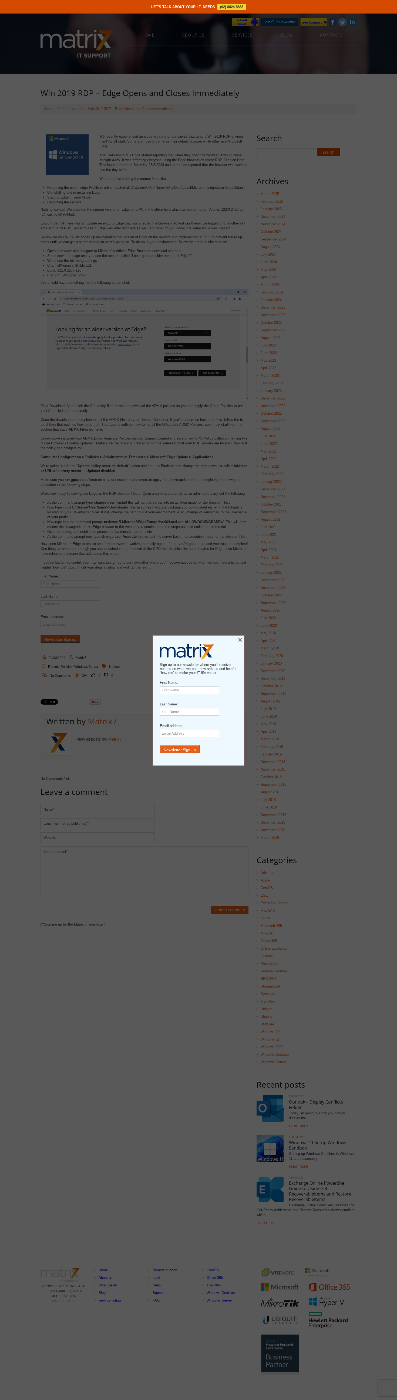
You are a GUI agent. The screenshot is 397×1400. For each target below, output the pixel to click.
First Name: (169, 683)
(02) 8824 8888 (231, 7)
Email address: (171, 726)
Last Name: (169, 704)
